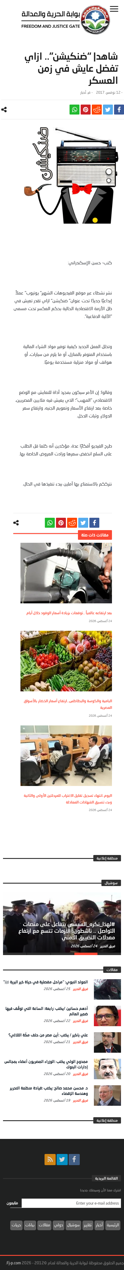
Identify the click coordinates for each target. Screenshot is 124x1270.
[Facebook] (74, 1159)
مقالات (44, 1224)
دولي (58, 1224)
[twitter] (108, 110)
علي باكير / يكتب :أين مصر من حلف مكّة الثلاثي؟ (48, 1035)
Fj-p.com (14, 1262)
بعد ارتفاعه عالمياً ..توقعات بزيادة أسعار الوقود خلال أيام (69, 613)
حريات (16, 1224)
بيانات (30, 1224)
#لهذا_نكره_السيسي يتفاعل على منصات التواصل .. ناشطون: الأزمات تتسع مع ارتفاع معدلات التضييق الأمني (66, 931)
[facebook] (119, 110)
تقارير (88, 1224)
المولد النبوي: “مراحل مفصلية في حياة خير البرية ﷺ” (45, 981)
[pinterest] (86, 110)
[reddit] (97, 110)
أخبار (83, 92)
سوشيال (73, 1224)
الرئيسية (113, 1224)
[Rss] (50, 1159)
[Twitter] (62, 1159)
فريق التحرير (107, 946)
